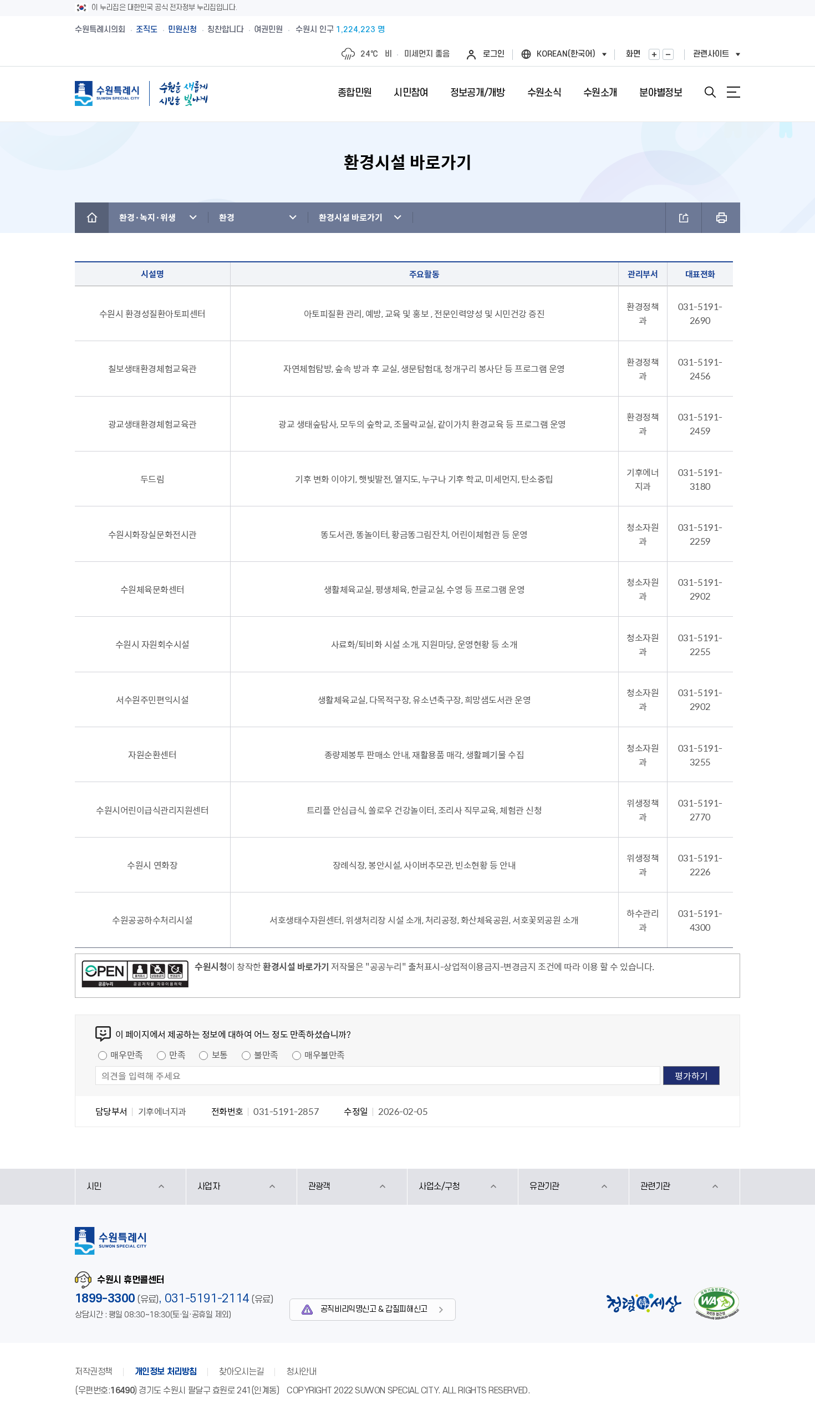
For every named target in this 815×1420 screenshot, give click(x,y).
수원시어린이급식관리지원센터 (152, 809)
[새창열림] (135, 976)
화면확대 (654, 54)
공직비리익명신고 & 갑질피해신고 (373, 1309)
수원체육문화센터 (152, 589)
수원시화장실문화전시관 (152, 534)
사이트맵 (733, 92)
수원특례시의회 (100, 29)
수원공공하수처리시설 (152, 919)
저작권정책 (94, 1372)
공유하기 (683, 217)
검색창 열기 (710, 92)
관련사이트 (711, 54)
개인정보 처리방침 (166, 1372)
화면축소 (668, 54)
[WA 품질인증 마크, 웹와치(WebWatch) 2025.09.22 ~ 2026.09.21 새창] (716, 1303)
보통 (220, 1054)
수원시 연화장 (152, 864)
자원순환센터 (152, 754)
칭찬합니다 (225, 29)
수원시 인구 (340, 29)
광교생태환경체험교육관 (152, 423)
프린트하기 (721, 217)
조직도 (146, 29)
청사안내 (301, 1372)
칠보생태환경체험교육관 (152, 368)
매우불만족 (324, 1054)
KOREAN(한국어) (566, 54)
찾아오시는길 (241, 1372)
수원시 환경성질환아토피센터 (152, 313)
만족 (177, 1054)
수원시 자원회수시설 (152, 644)
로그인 (494, 54)
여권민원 (268, 29)
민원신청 (182, 29)
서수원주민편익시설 (152, 699)
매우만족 (126, 1054)
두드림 (152, 478)
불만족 (266, 1054)
